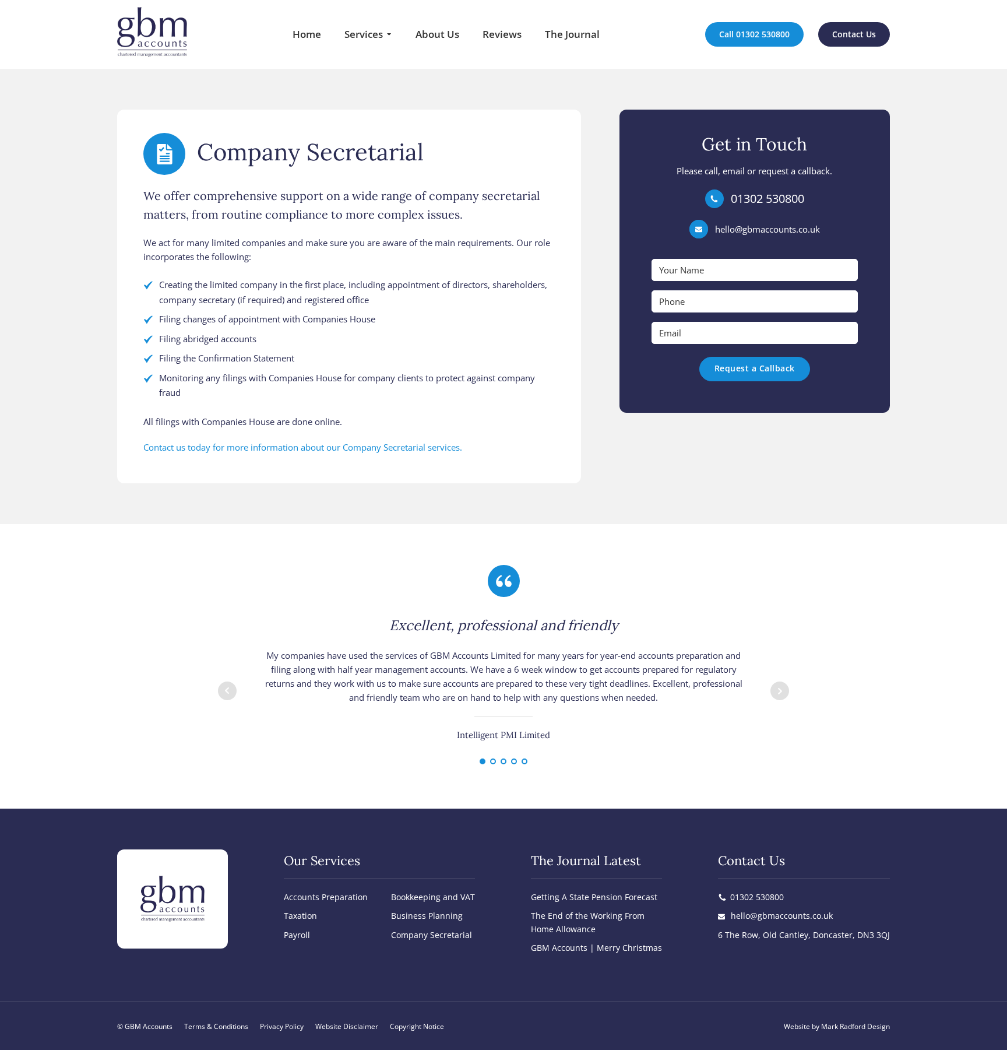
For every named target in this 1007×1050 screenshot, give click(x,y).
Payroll (297, 934)
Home (307, 34)
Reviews (502, 34)
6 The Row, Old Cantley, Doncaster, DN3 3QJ (804, 934)
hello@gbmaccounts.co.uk (767, 229)
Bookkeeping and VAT (433, 896)
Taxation (300, 915)
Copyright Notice (417, 1026)
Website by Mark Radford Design (837, 1026)
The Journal (572, 34)
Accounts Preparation (326, 896)
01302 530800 (767, 198)
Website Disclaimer (346, 1026)
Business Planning (427, 915)
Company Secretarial (431, 934)
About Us (437, 34)
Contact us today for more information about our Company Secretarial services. (302, 447)
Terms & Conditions (216, 1026)
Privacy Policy (282, 1026)
